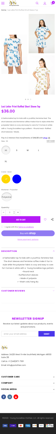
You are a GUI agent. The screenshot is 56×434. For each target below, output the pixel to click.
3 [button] (30, 99)
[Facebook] (3, 396)
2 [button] (28, 99)
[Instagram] (9, 396)
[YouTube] (16, 396)
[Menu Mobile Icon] (2, 3)
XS (6, 150)
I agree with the (11, 227)
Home (3, 10)
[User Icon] (44, 3)
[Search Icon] (37, 3)
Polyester (7, 197)
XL (6, 161)
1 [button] (25, 99)
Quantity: (5, 207)
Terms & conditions (26, 227)
